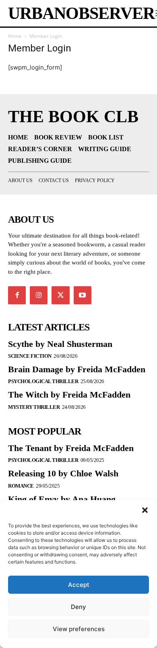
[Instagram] (39, 295)
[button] (145, 510)
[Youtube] (82, 295)
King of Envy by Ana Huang (62, 499)
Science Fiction (30, 356)
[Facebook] (17, 295)
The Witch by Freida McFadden (69, 395)
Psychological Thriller (43, 381)
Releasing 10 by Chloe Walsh (63, 473)
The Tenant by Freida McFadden (71, 448)
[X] (60, 295)
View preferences (79, 629)
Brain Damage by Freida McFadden (76, 369)
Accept (78, 585)
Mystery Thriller (34, 407)
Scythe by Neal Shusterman (60, 344)
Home (15, 36)
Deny (78, 607)
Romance (21, 486)
